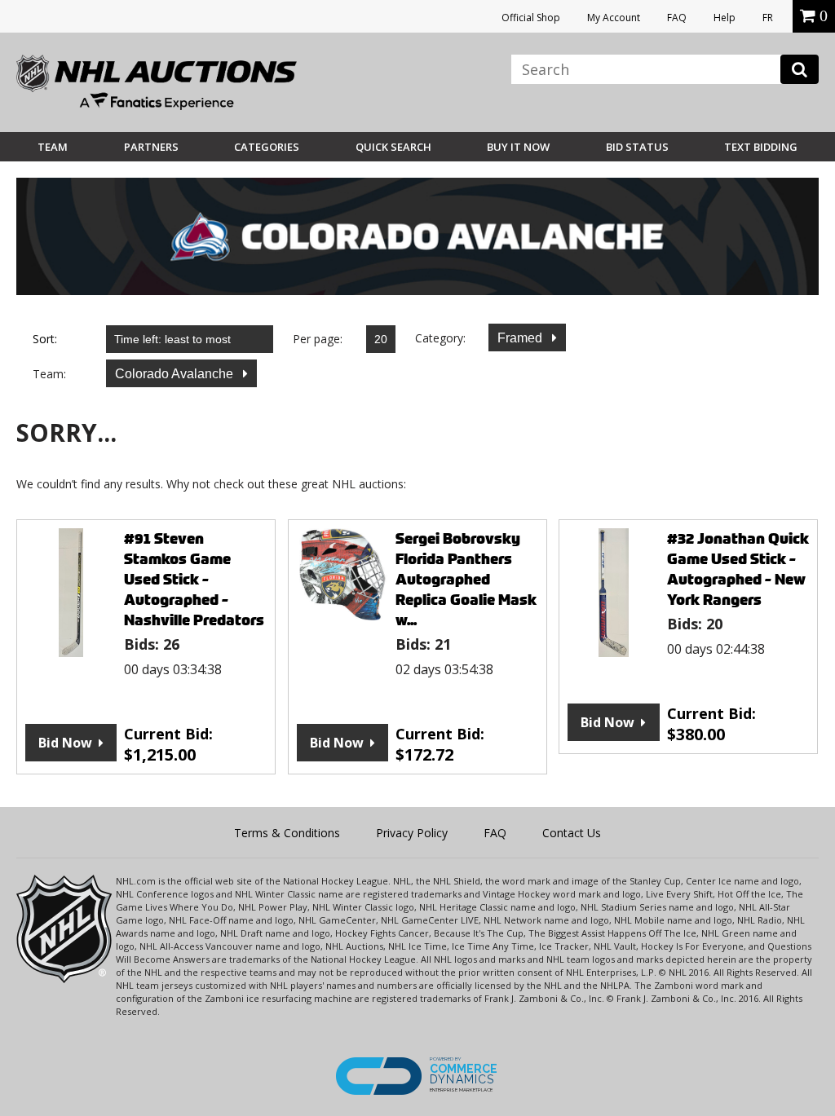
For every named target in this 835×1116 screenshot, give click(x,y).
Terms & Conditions (287, 832)
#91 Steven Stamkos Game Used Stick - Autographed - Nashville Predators (194, 579)
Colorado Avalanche (175, 374)
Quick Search (393, 146)
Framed (521, 338)
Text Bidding (760, 146)
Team (53, 146)
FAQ (677, 17)
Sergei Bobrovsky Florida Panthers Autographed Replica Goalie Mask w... (466, 579)
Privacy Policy (412, 832)
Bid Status (637, 146)
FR (767, 17)
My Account (613, 17)
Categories (266, 146)
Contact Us (571, 832)
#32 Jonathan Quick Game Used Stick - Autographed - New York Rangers (738, 569)
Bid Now (65, 743)
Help (725, 17)
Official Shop (530, 17)
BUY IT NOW (518, 146)
